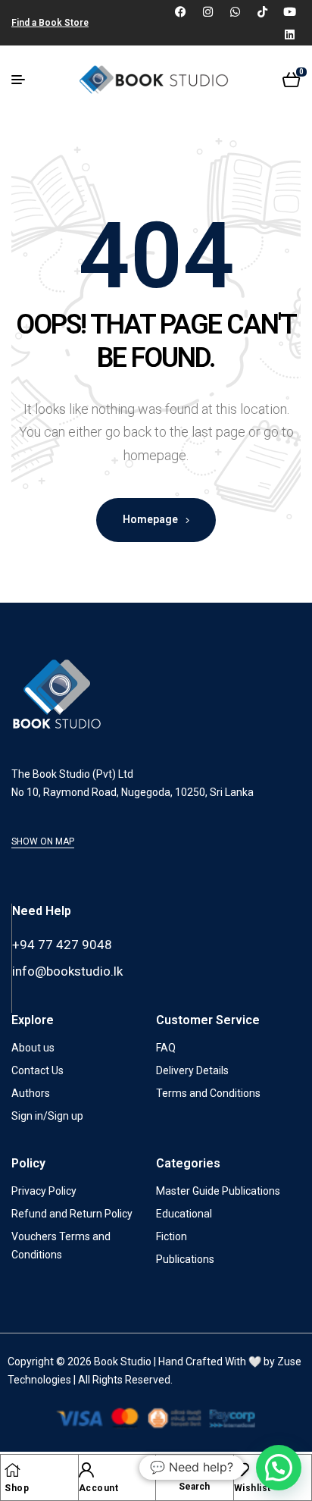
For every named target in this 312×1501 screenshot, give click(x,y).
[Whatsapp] (234, 11)
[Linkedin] (289, 34)
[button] (278, 1467)
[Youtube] (289, 11)
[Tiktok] (262, 11)
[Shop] (12, 1469)
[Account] (86, 1469)
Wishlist (252, 1488)
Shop (17, 1488)
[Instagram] (207, 11)
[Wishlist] (241, 1469)
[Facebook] (180, 11)
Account (99, 1488)
